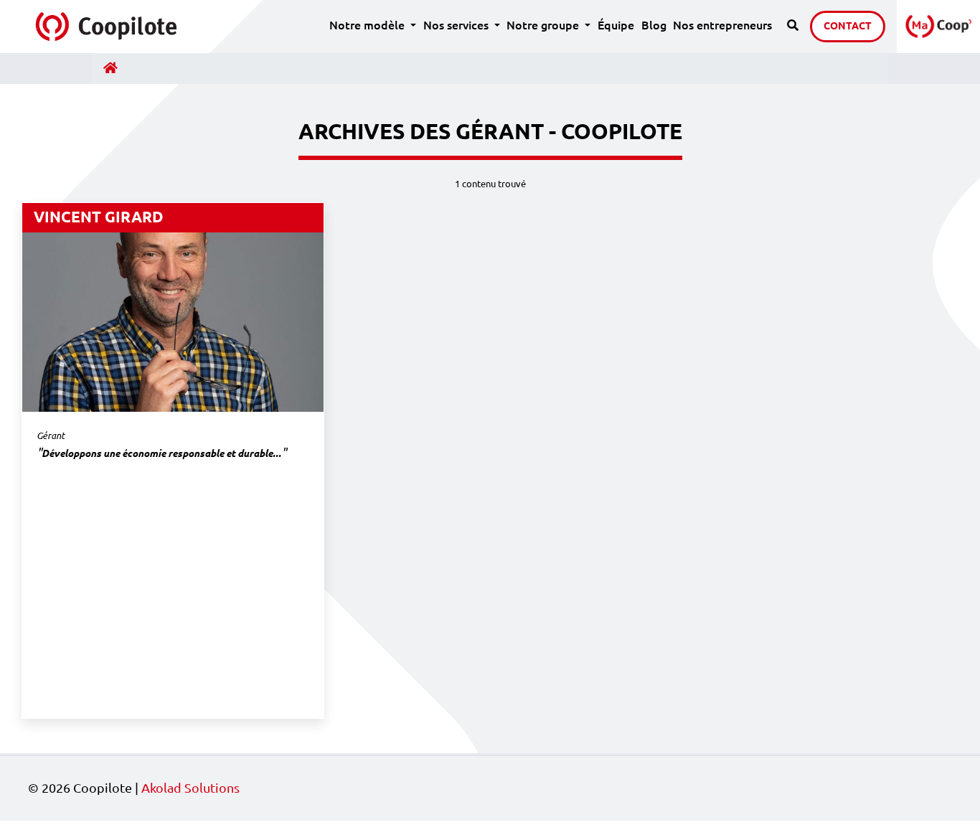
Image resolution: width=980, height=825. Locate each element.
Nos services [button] (457, 25)
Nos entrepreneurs (722, 25)
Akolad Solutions (190, 788)
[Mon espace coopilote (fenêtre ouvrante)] (938, 27)
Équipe (616, 25)
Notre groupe (550, 25)
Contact (848, 26)
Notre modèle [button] (368, 25)
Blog (653, 25)
